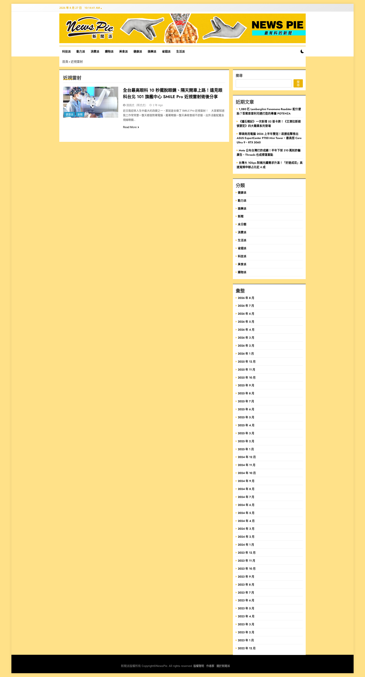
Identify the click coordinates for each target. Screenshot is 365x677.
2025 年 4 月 (246, 425)
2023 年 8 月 (246, 585)
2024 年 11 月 (247, 465)
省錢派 (166, 51)
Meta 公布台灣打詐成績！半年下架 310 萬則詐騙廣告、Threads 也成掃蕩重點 (269, 152)
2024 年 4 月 (246, 521)
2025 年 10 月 (247, 377)
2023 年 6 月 (246, 600)
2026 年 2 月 (246, 346)
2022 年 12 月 (247, 648)
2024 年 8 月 (246, 489)
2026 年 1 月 (246, 354)
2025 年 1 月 (246, 449)
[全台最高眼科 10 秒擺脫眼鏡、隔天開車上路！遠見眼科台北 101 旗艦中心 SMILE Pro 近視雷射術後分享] (90, 102)
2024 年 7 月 (246, 497)
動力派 (80, 51)
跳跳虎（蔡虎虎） (137, 105)
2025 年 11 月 (246, 369)
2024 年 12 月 (247, 457)
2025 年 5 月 (246, 417)
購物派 (109, 51)
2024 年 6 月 (246, 505)
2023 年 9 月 (246, 577)
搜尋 (239, 75)
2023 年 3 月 (246, 624)
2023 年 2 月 (246, 632)
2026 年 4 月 (246, 330)
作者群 (210, 666)
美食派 (123, 51)
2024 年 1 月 (246, 545)
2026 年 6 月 (246, 314)
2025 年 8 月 (246, 393)
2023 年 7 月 (246, 592)
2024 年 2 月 (246, 537)
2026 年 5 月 (246, 322)
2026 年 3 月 (246, 338)
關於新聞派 (223, 666)
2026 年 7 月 (246, 306)
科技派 (66, 51)
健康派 (137, 51)
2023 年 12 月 (247, 553)
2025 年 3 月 (246, 433)
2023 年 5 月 (246, 608)
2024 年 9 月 (246, 481)
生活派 (180, 51)
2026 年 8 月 (246, 298)
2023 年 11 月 (246, 561)
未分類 (242, 224)
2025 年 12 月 (247, 362)
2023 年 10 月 (247, 569)
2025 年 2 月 (246, 441)
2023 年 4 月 (246, 616)
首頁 (65, 61)
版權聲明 (198, 666)
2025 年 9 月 (246, 385)
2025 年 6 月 (246, 409)
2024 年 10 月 (247, 473)
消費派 (95, 51)
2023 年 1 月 (246, 640)
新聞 (80, 114)
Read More (130, 127)
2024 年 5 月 (246, 513)
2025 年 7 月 (246, 401)
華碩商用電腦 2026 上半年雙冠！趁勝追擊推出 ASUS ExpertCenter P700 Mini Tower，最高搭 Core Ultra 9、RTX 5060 (269, 138)
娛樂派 (152, 51)
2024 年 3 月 (246, 529)
